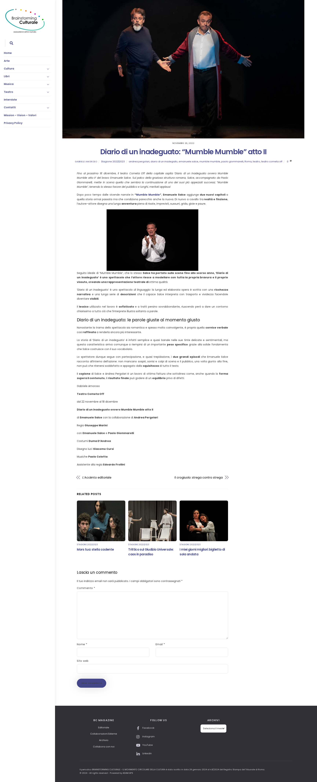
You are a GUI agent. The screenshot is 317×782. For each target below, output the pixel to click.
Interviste (10, 99)
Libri (7, 76)
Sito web (82, 661)
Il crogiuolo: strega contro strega (198, 477)
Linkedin (147, 753)
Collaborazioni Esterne (103, 733)
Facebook (148, 727)
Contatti (10, 107)
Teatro (8, 92)
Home (8, 53)
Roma (248, 161)
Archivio (103, 740)
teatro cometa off (271, 161)
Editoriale (103, 727)
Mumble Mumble (148, 195)
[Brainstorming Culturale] (25, 32)
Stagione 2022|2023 (113, 161)
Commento (86, 588)
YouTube (147, 745)
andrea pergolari (139, 161)
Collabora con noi (103, 746)
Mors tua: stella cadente (95, 549)
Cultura (9, 68)
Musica (9, 84)
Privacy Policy (13, 123)
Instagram (148, 736)
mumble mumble (209, 161)
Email (160, 644)
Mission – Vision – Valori (20, 115)
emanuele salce (188, 161)
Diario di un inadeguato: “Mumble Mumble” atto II (183, 152)
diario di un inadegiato (164, 161)
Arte (7, 61)
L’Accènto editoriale (96, 477)
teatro (256, 161)
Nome (82, 644)
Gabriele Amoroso (86, 161)
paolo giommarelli (232, 161)
